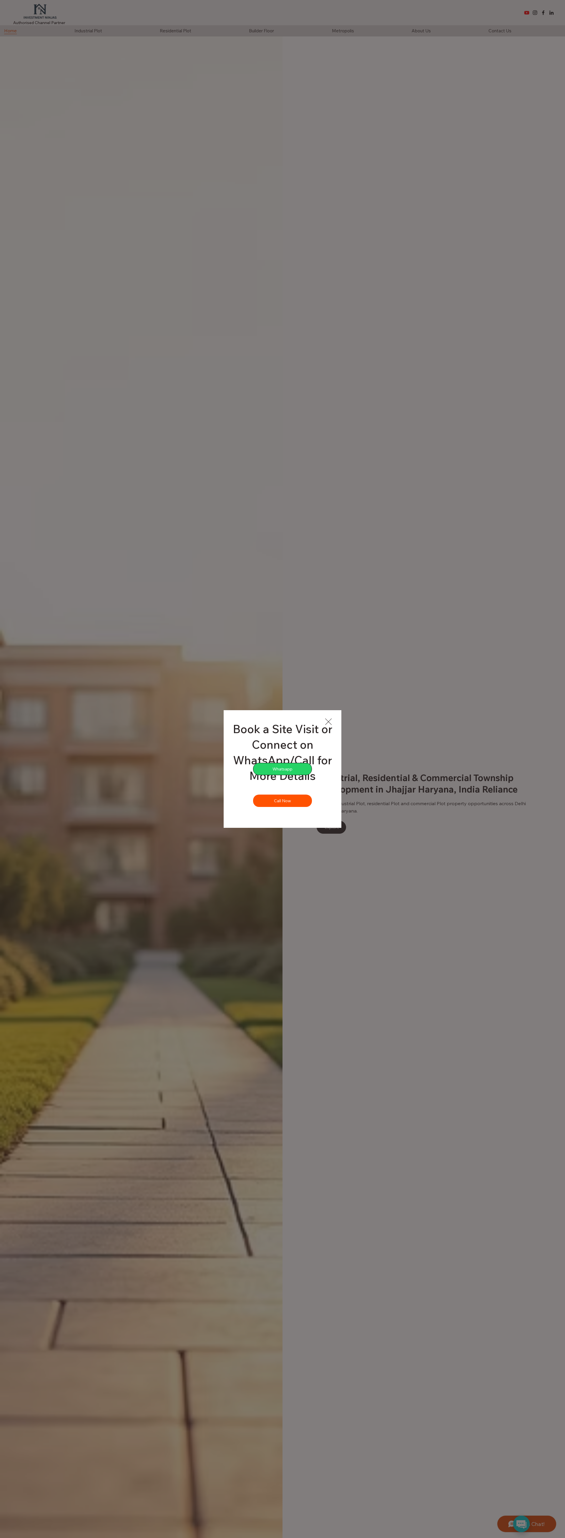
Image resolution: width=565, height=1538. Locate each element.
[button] (328, 721)
